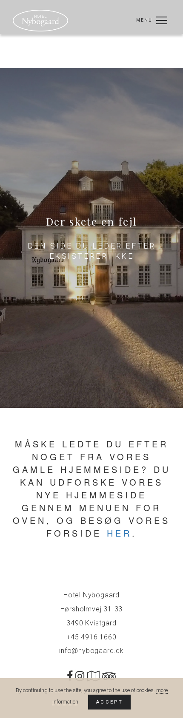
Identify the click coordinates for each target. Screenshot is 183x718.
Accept (109, 702)
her (119, 533)
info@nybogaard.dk (91, 651)
